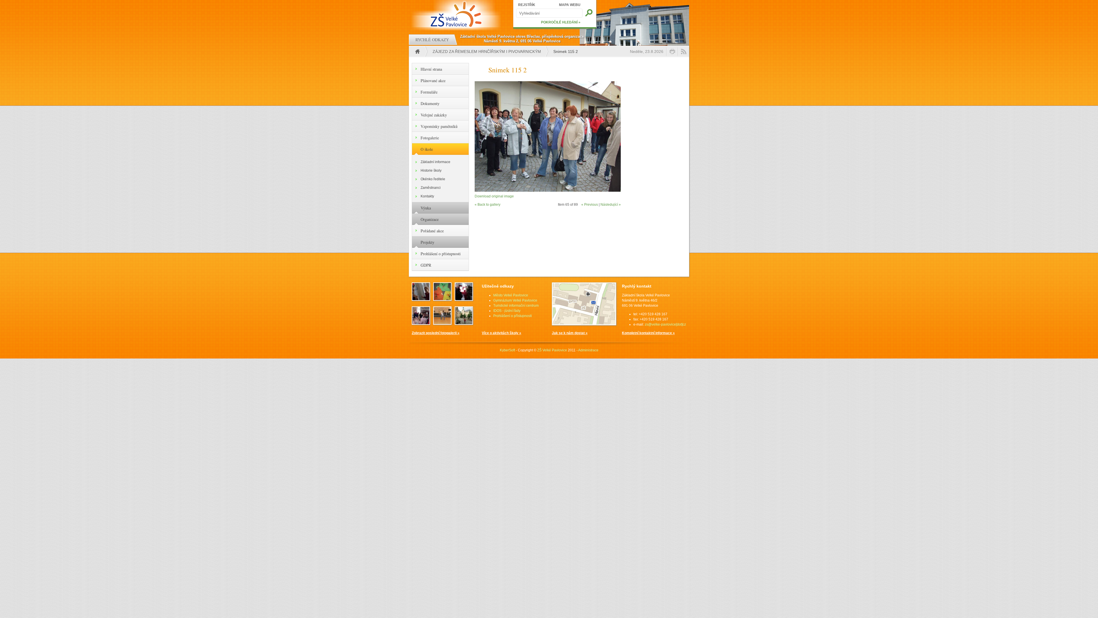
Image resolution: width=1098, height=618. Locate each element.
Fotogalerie (430, 137)
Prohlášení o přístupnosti (441, 253)
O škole (427, 149)
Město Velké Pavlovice (510, 295)
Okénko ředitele (433, 179)
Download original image (494, 196)
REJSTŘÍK (526, 5)
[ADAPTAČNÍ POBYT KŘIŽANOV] (442, 299)
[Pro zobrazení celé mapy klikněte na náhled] (584, 324)
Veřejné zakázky (434, 115)
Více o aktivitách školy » (501, 333)
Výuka (426, 208)
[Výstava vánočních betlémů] (463, 299)
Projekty (427, 242)
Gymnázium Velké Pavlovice (515, 300)
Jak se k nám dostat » (570, 333)
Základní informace (435, 162)
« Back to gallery (487, 205)
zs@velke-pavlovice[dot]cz (665, 324)
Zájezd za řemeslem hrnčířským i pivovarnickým (487, 51)
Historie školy (431, 171)
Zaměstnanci (431, 188)
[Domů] (457, 14)
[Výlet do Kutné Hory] (463, 323)
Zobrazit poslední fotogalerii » (436, 333)
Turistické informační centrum (516, 306)
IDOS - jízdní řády (506, 311)
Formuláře (429, 92)
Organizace (430, 219)
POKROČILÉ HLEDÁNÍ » (560, 22)
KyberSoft (507, 350)
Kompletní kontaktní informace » (648, 333)
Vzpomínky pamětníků (439, 126)
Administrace (588, 350)
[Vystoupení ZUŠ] (442, 323)
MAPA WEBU (569, 5)
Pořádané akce (432, 230)
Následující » (610, 205)
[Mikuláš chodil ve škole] (420, 299)
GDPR (426, 265)
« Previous (589, 205)
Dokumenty (430, 103)
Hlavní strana (431, 69)
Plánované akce (433, 80)
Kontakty (427, 196)
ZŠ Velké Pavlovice (552, 350)
